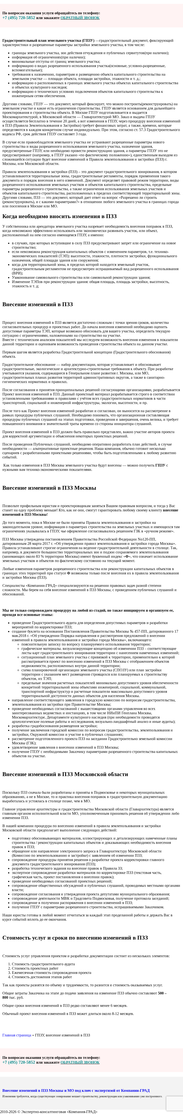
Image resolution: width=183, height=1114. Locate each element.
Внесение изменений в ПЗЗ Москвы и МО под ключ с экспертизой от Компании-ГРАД (76, 1090)
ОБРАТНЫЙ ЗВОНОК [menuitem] (80, 18)
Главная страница (16, 1035)
